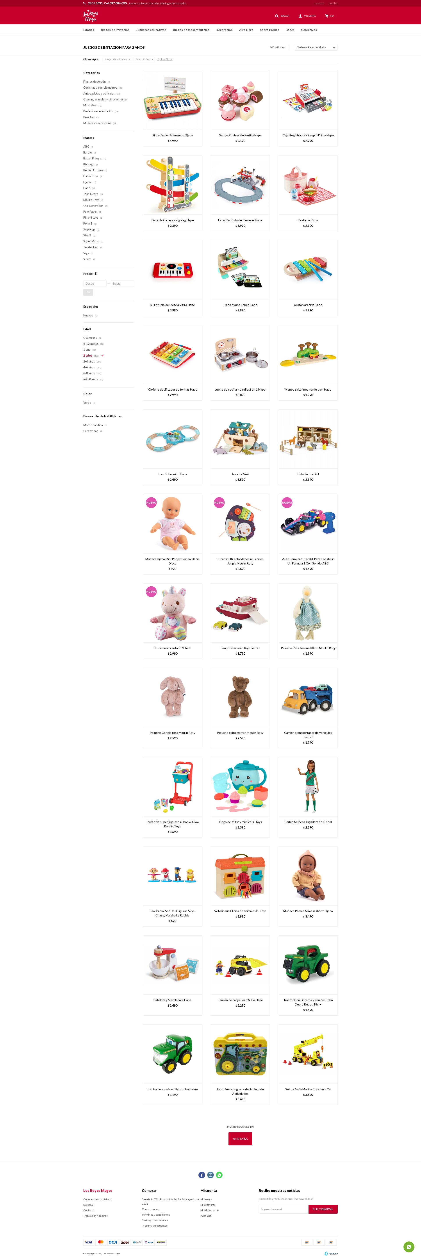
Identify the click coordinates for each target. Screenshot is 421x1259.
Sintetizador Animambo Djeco (172, 135)
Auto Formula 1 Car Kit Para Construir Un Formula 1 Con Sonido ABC (308, 561)
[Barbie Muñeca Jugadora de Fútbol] (308, 786)
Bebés (290, 30)
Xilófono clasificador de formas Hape (172, 389)
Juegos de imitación (115, 30)
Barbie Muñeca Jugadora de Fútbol (308, 822)
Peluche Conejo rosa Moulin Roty (172, 732)
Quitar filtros (165, 59)
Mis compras (208, 1204)
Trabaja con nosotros (95, 1215)
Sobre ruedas (269, 30)
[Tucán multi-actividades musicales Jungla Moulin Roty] (240, 523)
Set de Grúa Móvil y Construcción (308, 1089)
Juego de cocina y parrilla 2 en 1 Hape (240, 389)
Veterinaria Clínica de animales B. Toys (240, 911)
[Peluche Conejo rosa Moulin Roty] (172, 697)
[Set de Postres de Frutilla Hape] (240, 100)
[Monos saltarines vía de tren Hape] (308, 354)
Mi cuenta (206, 1199)
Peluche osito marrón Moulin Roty (240, 732)
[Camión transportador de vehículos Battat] (308, 697)
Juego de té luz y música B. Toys (240, 822)
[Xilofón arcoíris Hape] (308, 269)
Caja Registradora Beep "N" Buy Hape (308, 135)
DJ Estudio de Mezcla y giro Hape (172, 305)
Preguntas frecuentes (155, 1225)
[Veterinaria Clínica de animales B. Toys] (240, 875)
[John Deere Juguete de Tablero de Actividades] (240, 1053)
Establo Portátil (308, 474)
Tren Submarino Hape (172, 474)
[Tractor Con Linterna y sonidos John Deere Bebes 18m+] (308, 964)
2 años (143, 59)
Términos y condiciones (156, 1214)
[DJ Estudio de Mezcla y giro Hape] (172, 269)
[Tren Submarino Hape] (172, 438)
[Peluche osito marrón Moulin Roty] (240, 697)
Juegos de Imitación (116, 59)
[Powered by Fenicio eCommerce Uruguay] (331, 1253)
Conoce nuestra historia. (97, 1199)
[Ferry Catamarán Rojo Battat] (240, 612)
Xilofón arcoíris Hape (308, 305)
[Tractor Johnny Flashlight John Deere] (172, 1053)
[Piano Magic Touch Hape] (240, 269)
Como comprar (151, 1209)
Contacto (319, 3)
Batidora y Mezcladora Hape (172, 1000)
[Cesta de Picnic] (308, 184)
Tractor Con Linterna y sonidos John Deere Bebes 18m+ (308, 1002)
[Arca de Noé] (240, 438)
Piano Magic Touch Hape (240, 305)
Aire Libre (246, 30)
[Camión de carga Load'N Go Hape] (240, 964)
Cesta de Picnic (308, 220)
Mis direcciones (209, 1210)
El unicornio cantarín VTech (172, 648)
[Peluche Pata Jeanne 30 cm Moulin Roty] (308, 612)
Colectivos (309, 30)
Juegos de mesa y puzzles (191, 30)
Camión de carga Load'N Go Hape (240, 1000)
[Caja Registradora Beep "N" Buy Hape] (308, 100)
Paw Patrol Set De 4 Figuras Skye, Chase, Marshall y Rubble (172, 913)
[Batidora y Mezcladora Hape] (172, 964)
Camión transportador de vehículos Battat (308, 735)
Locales (333, 3)
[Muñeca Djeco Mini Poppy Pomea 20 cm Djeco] (172, 523)
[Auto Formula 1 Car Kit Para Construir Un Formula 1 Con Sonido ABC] (308, 523)
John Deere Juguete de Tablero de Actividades (240, 1091)
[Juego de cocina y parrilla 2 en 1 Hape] (240, 354)
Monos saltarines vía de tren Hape (308, 389)
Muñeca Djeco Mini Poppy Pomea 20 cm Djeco (172, 561)
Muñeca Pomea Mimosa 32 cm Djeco (308, 911)
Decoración (224, 30)
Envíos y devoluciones (155, 1220)
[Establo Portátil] (308, 438)
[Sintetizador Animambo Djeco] (172, 100)
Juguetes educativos (151, 30)
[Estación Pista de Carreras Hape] (240, 184)
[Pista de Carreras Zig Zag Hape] (172, 184)
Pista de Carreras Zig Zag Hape (172, 220)
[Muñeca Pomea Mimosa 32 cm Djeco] (308, 875)
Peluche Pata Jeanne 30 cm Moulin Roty (308, 648)
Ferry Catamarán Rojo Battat (240, 648)
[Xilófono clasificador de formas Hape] (172, 354)
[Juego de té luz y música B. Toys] (240, 786)
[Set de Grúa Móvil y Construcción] (308, 1053)
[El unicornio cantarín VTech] (172, 612)
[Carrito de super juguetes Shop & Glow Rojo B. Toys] (172, 786)
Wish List (205, 1215)
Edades (88, 30)
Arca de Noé (240, 474)
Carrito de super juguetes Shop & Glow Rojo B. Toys (172, 824)
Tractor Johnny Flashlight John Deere (172, 1089)
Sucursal (88, 1204)
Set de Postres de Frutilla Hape (240, 135)
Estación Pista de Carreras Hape (240, 220)
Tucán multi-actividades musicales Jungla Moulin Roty (240, 561)
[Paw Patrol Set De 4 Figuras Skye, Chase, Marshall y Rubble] (172, 875)
